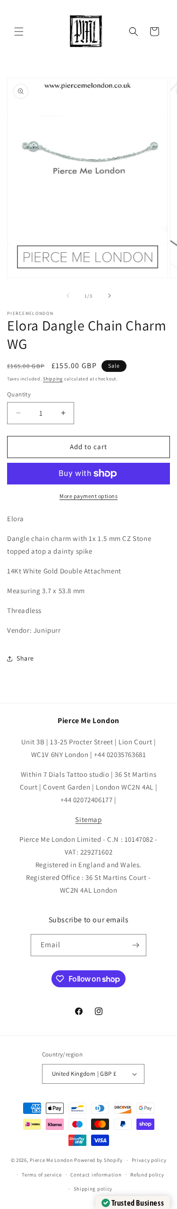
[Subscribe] (135, 945)
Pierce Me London (51, 1160)
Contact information (95, 1174)
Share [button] (25, 658)
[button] (18, 31)
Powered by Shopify (98, 1160)
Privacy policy (149, 1160)
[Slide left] (68, 295)
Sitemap (88, 819)
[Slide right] (109, 295)
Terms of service (41, 1174)
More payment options (88, 496)
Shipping (53, 379)
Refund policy (147, 1174)
